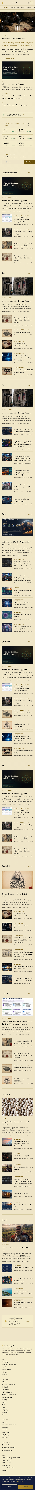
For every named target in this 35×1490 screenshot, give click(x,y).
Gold (22, 7)
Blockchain (5, 1389)
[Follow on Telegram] (31, 2)
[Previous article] (2, 22)
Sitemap (4, 1377)
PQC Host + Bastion (8, 1470)
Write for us (5, 1437)
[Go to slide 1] (15, 28)
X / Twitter (7, 1447)
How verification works (9, 1427)
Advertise (5, 1430)
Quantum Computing (8, 1387)
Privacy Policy (19, 1481)
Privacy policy (6, 1435)
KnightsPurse (6, 1468)
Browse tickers (6, 1372)
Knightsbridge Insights (9, 1367)
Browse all (30, 127)
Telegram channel (9, 1450)
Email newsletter (7, 1453)
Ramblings (5, 1415)
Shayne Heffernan (6, 57)
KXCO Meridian (6, 1465)
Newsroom (5, 1440)
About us (4, 1425)
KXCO (3, 1409)
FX (18, 7)
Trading (5, 7)
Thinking (4, 1402)
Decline (9, 1486)
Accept (26, 1486)
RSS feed (4, 1374)
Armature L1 (5, 1473)
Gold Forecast (6, 1392)
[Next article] (32, 22)
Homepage (5, 1364)
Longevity (5, 1412)
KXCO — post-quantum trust (11, 1460)
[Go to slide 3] (19, 28)
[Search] (28, 3)
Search (4, 1369)
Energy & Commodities (9, 1397)
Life (3, 1417)
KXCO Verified (6, 1462)
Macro (4, 1407)
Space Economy (7, 1399)
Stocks (12, 7)
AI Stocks (5, 1384)
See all (30, 175)
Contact (4, 1432)
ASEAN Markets (7, 1394)
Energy (29, 7)
